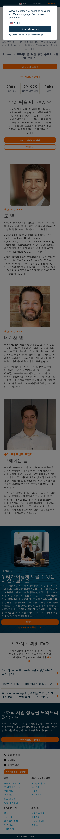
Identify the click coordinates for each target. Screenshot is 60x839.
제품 (6, 778)
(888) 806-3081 (49, 4)
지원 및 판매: (37, 4)
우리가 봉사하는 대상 (40, 778)
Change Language (30, 29)
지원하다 (35, 807)
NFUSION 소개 (10, 807)
